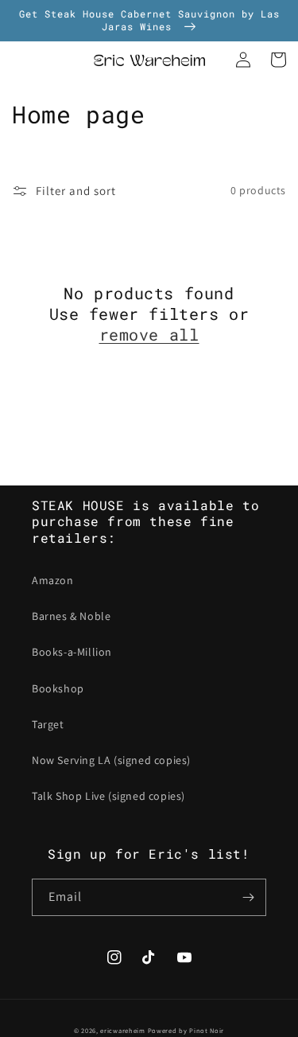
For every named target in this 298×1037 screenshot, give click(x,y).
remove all (149, 334)
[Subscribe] (247, 897)
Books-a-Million (72, 652)
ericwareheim (122, 1030)
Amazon (53, 580)
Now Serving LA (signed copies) (111, 760)
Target (48, 724)
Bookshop (58, 688)
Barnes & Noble (71, 616)
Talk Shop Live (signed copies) (108, 796)
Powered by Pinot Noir (186, 1030)
